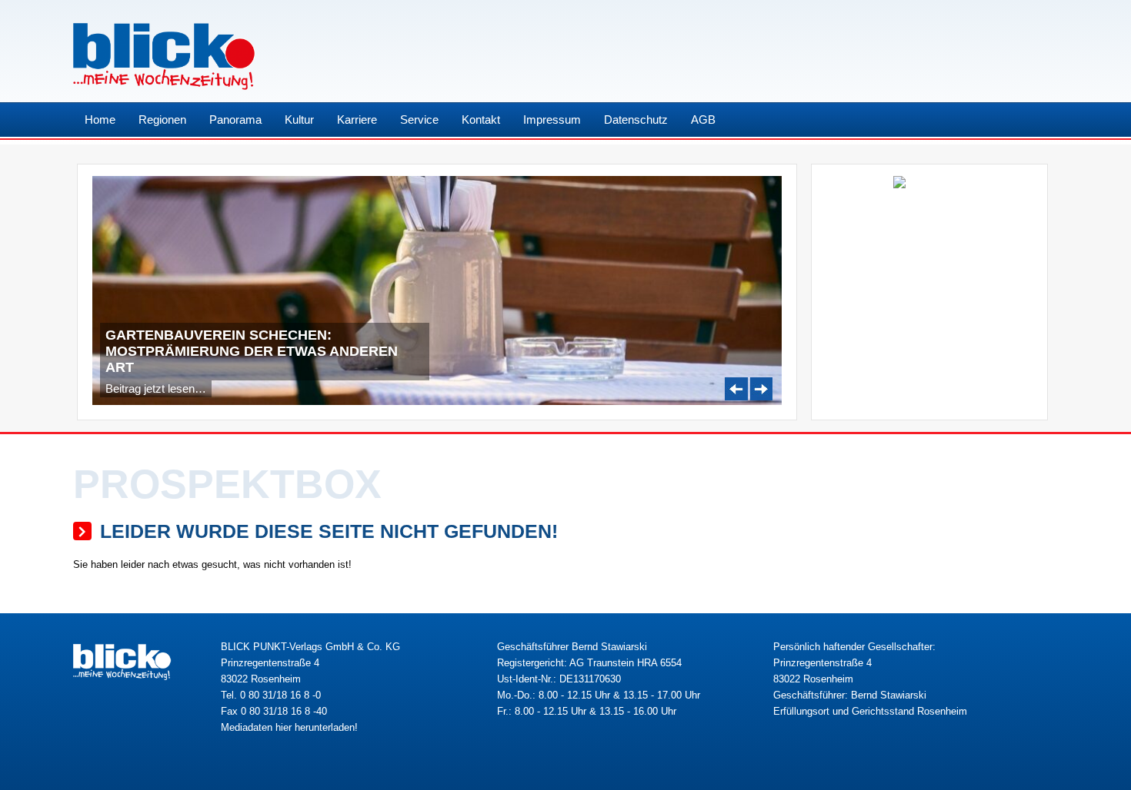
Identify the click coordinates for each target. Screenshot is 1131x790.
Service (419, 119)
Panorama (235, 119)
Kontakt (481, 119)
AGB (703, 119)
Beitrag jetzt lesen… (155, 388)
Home (100, 119)
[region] (437, 291)
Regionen (162, 119)
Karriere (357, 119)
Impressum (552, 119)
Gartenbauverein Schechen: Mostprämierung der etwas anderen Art (251, 351)
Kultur (299, 119)
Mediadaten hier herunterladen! (289, 727)
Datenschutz (636, 119)
